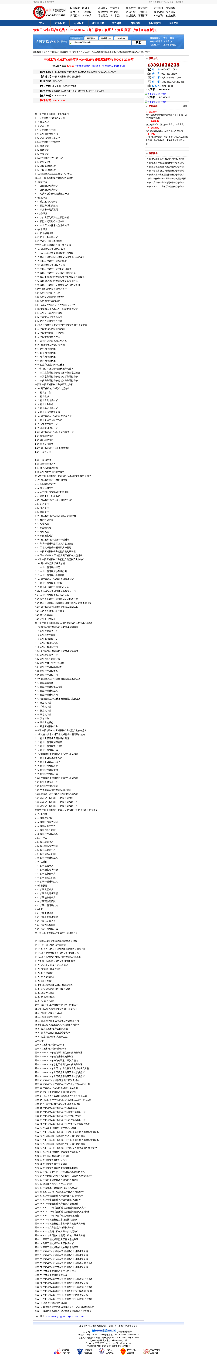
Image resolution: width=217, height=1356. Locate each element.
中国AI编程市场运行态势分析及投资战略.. (166, 170)
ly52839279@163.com (129, 1337)
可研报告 (159, 8)
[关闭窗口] (119, 66)
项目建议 (171, 12)
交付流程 (92, 1326)
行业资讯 (171, 15)
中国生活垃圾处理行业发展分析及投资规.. (166, 166)
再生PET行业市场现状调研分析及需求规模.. (167, 178)
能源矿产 (131, 8)
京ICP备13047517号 (121, 1346)
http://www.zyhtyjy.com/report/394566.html (65, 1316)
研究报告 (76, 38)
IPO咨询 (158, 15)
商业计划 (159, 12)
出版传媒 (131, 15)
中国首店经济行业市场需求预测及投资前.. (166, 182)
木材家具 (87, 15)
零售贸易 (103, 15)
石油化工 (143, 12)
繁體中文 (179, 2)
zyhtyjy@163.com (110, 1337)
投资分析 (64, 52)
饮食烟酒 (103, 12)
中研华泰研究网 (82, 66)
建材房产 (143, 8)
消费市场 (167, 41)
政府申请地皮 (156, 41)
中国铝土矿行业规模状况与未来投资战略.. (166, 162)
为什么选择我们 (121, 1326)
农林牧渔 (115, 15)
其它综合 (85, 52)
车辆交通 (115, 8)
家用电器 (75, 12)
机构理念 (110, 1326)
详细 (185, 106)
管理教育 (143, 15)
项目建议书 (155, 23)
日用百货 (75, 15)
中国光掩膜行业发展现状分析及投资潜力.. (166, 174)
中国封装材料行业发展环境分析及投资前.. (166, 186)
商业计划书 (98, 23)
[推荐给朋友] (108, 66)
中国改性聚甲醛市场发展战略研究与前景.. (166, 158)
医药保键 (75, 8)
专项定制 (171, 8)
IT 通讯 (86, 8)
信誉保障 (101, 1326)
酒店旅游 (131, 12)
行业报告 (60, 23)
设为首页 (152, 2)
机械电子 (103, 8)
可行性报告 (155, 38)
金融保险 (87, 12)
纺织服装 (115, 12)
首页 (41, 23)
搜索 (138, 42)
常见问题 (133, 1326)
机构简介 (83, 1326)
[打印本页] (96, 66)
